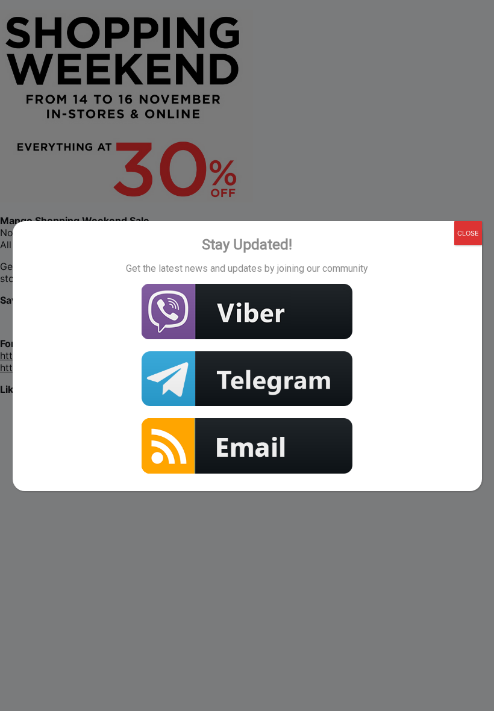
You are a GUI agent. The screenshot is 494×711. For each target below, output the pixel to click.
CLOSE (468, 233)
